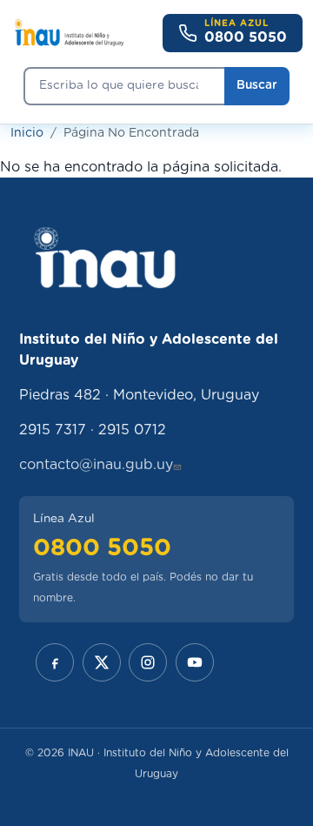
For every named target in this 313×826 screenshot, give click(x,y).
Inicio (26, 133)
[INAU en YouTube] (195, 662)
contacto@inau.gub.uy (96, 465)
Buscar (256, 85)
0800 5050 (102, 548)
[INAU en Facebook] (55, 662)
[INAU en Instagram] (148, 662)
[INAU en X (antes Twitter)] (102, 662)
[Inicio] (68, 33)
